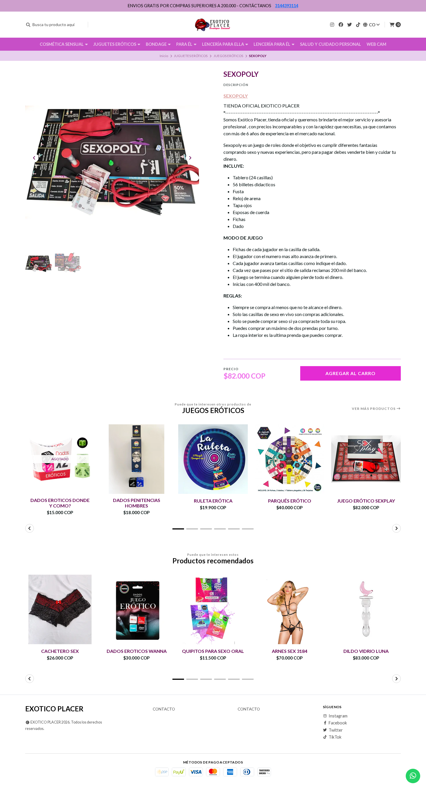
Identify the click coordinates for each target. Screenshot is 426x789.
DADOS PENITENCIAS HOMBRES (136, 502)
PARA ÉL (184, 44)
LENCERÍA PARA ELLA (223, 44)
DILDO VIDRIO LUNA (366, 651)
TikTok (335, 737)
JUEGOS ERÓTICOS (228, 56)
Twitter (336, 730)
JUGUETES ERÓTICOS (115, 44)
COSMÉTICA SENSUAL (62, 44)
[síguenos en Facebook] (341, 24)
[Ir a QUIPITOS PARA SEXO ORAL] (213, 609)
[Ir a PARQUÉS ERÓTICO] (289, 459)
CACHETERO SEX (60, 651)
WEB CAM (376, 44)
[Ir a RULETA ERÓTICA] (213, 459)
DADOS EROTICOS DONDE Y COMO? (60, 502)
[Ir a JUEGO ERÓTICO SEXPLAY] (366, 459)
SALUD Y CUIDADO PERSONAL (330, 44)
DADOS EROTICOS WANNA (137, 651)
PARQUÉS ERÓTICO (289, 500)
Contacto (164, 709)
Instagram (338, 716)
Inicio (164, 56)
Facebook (338, 723)
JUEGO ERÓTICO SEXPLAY (366, 500)
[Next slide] (190, 158)
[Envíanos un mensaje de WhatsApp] (413, 776)
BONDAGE (157, 44)
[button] (178, 528)
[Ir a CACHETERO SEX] (60, 609)
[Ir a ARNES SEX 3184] (289, 609)
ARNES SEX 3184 (289, 651)
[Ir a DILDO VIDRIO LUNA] (366, 609)
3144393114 (286, 5)
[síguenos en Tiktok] (358, 24)
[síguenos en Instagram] (332, 24)
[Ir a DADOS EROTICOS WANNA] (136, 609)
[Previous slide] (34, 158)
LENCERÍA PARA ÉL (272, 44)
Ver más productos (374, 408)
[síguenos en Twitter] (349, 24)
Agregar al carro (350, 373)
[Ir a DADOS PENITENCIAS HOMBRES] (136, 459)
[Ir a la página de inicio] (213, 24)
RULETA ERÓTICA (213, 500)
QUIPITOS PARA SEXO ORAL (213, 651)
